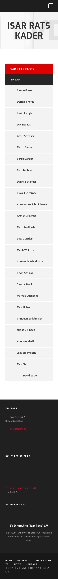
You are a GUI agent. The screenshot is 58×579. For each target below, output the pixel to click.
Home (9, 560)
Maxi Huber (23, 307)
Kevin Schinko (25, 273)
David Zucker (31, 375)
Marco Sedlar (25, 147)
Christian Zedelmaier (29, 318)
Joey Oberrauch (26, 352)
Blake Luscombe (27, 193)
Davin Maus (24, 124)
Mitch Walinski (25, 250)
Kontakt (31, 564)
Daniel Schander (26, 181)
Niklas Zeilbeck (26, 330)
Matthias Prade (26, 227)
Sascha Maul (24, 284)
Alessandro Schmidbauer (32, 204)
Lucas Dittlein (25, 238)
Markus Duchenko (28, 295)
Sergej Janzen (25, 158)
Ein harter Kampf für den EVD (20, 488)
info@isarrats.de (18, 428)
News (17, 564)
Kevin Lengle (24, 113)
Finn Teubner (25, 170)
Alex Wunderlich (27, 341)
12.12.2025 (12, 491)
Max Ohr (22, 364)
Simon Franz (24, 90)
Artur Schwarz (25, 136)
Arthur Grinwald (26, 216)
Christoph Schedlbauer (31, 261)
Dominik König (25, 101)
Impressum (24, 560)
